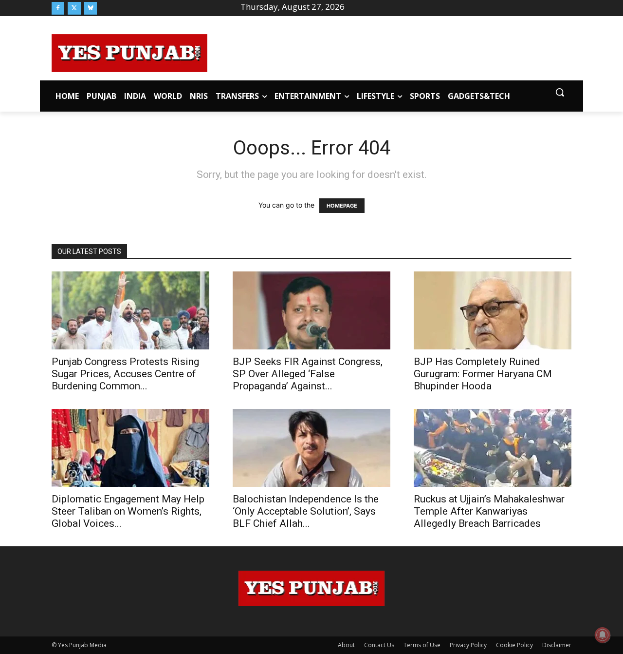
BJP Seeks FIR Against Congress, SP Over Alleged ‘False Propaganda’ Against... (308, 374)
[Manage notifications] (602, 635)
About (346, 645)
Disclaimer (556, 645)
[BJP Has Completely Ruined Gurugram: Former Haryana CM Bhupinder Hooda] (492, 310)
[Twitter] (74, 8)
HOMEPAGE (342, 205)
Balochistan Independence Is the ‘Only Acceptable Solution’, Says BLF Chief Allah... (306, 511)
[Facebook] (58, 8)
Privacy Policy (468, 645)
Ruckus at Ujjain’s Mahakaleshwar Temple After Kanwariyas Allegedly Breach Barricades (489, 511)
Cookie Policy (514, 645)
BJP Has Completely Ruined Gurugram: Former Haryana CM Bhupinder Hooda (483, 374)
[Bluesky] (90, 8)
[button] (559, 92)
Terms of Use (421, 645)
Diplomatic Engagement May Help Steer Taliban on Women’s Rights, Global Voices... (128, 511)
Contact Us (379, 645)
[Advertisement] (389, 52)
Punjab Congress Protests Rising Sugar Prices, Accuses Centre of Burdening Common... (125, 374)
